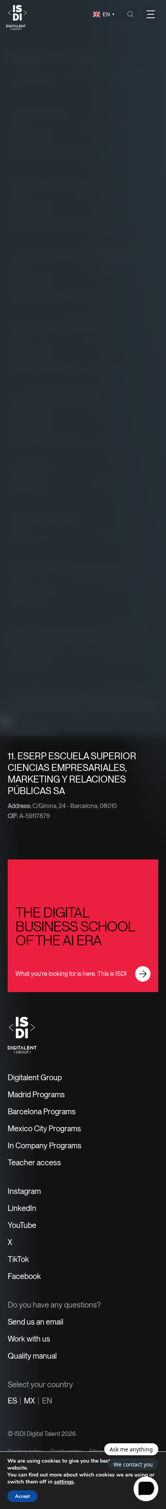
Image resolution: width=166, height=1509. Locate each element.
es (12, 1401)
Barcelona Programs (42, 1111)
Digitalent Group (35, 1077)
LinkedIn (22, 1208)
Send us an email (35, 1322)
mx (29, 1401)
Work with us (29, 1339)
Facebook (24, 1276)
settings (64, 1481)
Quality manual (32, 1356)
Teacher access (34, 1162)
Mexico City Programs (44, 1128)
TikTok (18, 1259)
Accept (22, 1496)
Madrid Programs (36, 1094)
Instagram (24, 1191)
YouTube (22, 1225)
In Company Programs (44, 1145)
